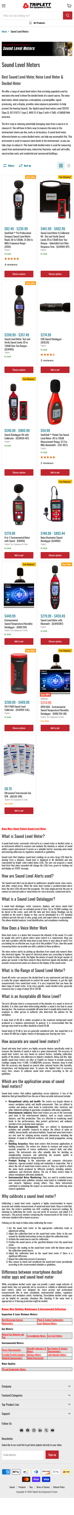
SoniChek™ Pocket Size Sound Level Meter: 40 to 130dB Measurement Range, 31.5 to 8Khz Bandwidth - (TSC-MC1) (55, 440)
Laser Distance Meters (47, 1323)
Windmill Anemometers (12, 1358)
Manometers (7, 1323)
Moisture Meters (34, 1354)
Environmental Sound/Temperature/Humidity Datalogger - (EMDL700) (18, 623)
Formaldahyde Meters (36, 1336)
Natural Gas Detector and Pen (13, 1335)
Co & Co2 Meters (54, 1336)
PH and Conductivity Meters (14, 1369)
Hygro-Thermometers (11, 1350)
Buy (31, 1487)
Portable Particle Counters (13, 1354)
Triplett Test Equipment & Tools (16, 544)
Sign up (52, 1455)
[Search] (67, 15)
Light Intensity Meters (56, 1354)
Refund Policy (59, 1487)
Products (22, 1487)
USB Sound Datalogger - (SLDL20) (52, 340)
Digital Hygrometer (35, 1358)
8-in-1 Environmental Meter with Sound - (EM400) (17, 539)
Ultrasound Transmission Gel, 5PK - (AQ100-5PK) (17, 794)
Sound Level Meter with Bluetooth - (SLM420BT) (52, 621)
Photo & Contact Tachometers (50, 1320)
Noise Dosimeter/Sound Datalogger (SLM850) (51, 539)
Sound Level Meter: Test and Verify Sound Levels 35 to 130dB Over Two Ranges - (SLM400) (17, 344)
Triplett (7, 249)
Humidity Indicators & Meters (36, 1350)
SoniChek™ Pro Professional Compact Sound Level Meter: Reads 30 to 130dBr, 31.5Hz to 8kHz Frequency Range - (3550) (18, 239)
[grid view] (61, 165)
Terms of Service (43, 1487)
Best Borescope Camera (12, 1320)
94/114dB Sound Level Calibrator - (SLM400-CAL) (16, 708)
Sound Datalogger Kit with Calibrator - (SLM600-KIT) (16, 436)
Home (4, 31)
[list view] (68, 165)
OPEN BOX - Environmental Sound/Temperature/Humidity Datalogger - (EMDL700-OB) (55, 710)
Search (12, 1487)
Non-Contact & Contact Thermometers (57, 1350)
